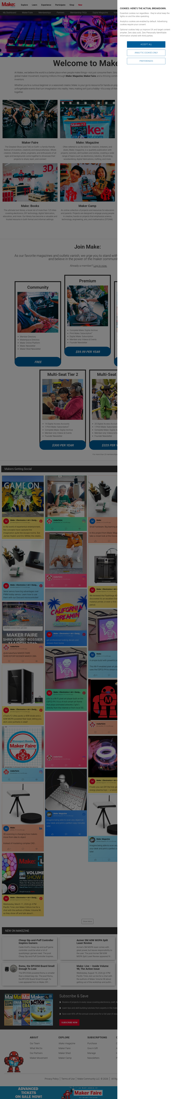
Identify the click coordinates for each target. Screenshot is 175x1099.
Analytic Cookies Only (146, 52)
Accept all (146, 44)
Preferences (146, 61)
